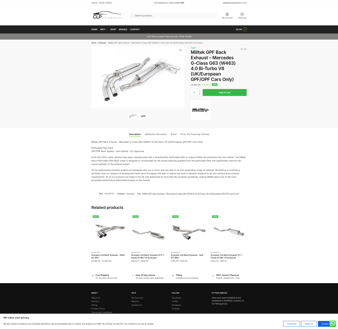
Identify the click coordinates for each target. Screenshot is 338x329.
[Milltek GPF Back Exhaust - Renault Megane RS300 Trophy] (242, 49)
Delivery (95, 301)
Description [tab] (135, 134)
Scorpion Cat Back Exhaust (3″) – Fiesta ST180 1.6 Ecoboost (227, 256)
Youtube (176, 308)
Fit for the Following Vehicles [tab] (194, 134)
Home (93, 43)
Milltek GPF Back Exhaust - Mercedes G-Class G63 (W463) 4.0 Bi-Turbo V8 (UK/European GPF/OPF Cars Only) (190, 193)
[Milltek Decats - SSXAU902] (245, 49)
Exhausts (102, 43)
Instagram (176, 305)
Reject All (309, 324)
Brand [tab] (174, 134)
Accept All (326, 324)
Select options (109, 266)
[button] (180, 50)
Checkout (242, 18)
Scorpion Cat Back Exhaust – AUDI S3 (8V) (108, 256)
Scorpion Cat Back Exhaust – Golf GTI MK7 (187, 256)
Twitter (175, 301)
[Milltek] (201, 110)
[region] (169, 321)
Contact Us (136, 305)
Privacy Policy (98, 308)
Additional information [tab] (156, 134)
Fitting (94, 305)
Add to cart (224, 92)
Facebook (176, 297)
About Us (95, 297)
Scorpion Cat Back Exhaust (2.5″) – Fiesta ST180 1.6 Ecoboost (148, 256)
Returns (135, 301)
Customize (291, 324)
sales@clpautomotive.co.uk (235, 3)
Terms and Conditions (101, 312)
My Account (227, 18)
